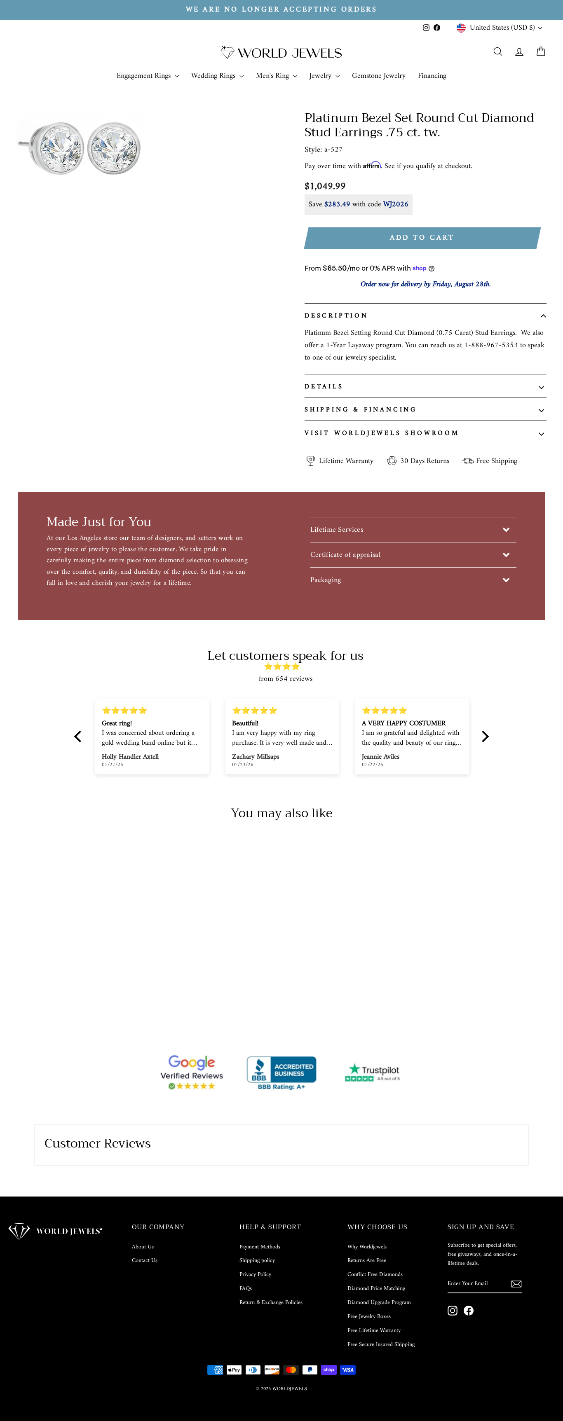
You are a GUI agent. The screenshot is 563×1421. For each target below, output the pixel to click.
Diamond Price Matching (376, 1288)
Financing (432, 76)
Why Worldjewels (367, 1247)
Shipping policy (257, 1260)
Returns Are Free (366, 1260)
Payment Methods (259, 1247)
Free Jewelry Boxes (369, 1316)
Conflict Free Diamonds (375, 1274)
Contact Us (144, 1260)
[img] (285, 667)
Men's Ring (273, 76)
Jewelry (321, 76)
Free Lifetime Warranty (374, 1330)
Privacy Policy (255, 1274)
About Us (143, 1247)
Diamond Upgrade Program (379, 1302)
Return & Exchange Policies (271, 1302)
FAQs (245, 1288)
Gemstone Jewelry (379, 76)
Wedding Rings (214, 76)
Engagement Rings (145, 76)
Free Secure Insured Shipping (381, 1344)
